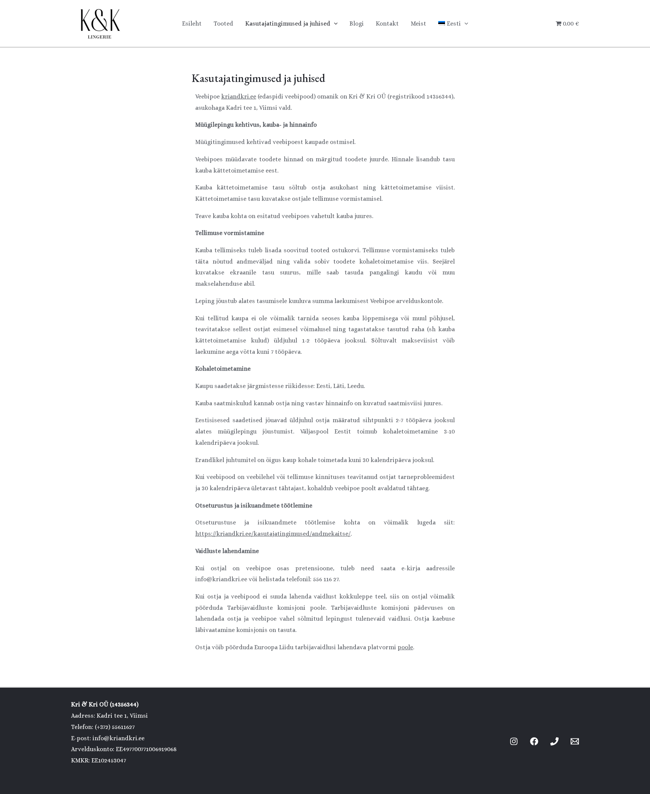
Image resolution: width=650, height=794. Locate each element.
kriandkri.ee (238, 96)
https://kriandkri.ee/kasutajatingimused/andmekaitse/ (273, 533)
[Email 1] (575, 741)
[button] (334, 24)
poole (405, 647)
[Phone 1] (554, 741)
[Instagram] (514, 741)
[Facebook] (534, 741)
